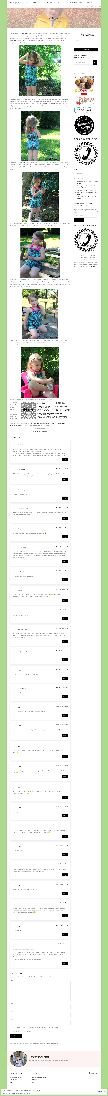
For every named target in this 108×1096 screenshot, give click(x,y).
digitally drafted (22, 162)
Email (12, 1011)
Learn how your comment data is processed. (45, 1043)
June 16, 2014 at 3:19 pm (62, 468)
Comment (13, 980)
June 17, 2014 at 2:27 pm (62, 571)
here (14, 409)
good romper (25, 33)
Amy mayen (21, 469)
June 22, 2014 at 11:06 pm (62, 825)
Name (12, 1003)
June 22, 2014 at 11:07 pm (62, 884)
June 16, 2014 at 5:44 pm (62, 489)
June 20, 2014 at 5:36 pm (62, 687)
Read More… (93, 266)
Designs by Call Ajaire (85, 139)
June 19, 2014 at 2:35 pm (62, 650)
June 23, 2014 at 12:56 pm (62, 925)
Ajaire (19, 707)
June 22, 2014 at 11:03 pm (62, 724)
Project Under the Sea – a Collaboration (86, 190)
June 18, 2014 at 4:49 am (62, 589)
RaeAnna (13, 40)
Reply (64, 459)
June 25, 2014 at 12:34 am (62, 943)
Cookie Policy (28, 1093)
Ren (19, 945)
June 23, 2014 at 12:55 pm (62, 902)
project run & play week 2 (47, 103)
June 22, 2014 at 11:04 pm (62, 765)
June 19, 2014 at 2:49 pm (62, 669)
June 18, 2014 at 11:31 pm (62, 609)
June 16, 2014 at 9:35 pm (62, 528)
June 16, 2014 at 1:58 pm (62, 444)
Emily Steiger (22, 688)
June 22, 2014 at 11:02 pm (62, 706)
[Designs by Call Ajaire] (86, 153)
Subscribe (79, 220)
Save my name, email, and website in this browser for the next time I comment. (36, 1027)
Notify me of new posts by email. (22, 1031)
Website (12, 1019)
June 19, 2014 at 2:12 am (62, 628)
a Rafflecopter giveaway (40, 431)
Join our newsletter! (39, 1057)
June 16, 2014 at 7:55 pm (62, 507)
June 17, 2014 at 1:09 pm (62, 546)
